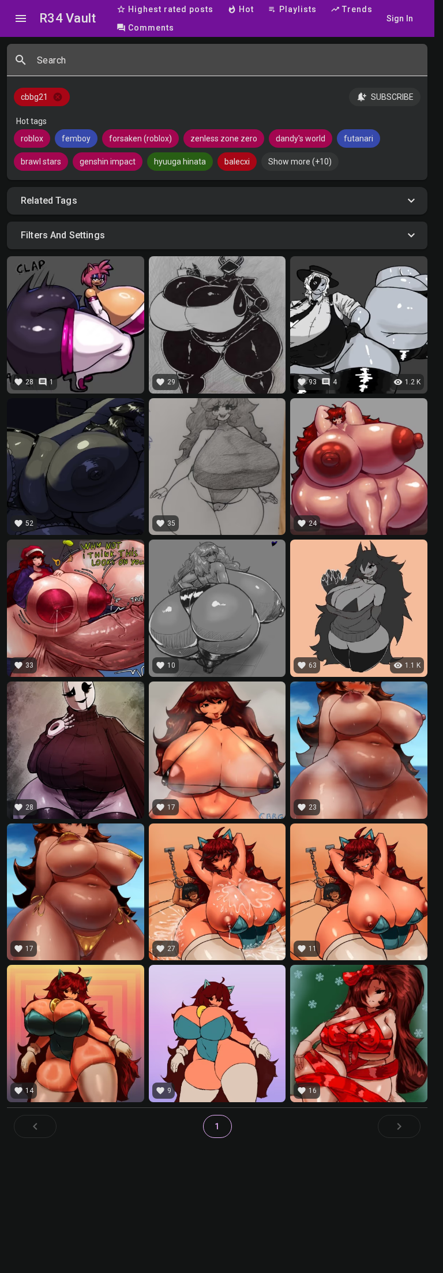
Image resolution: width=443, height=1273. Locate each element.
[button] (217, 201)
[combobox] (227, 65)
